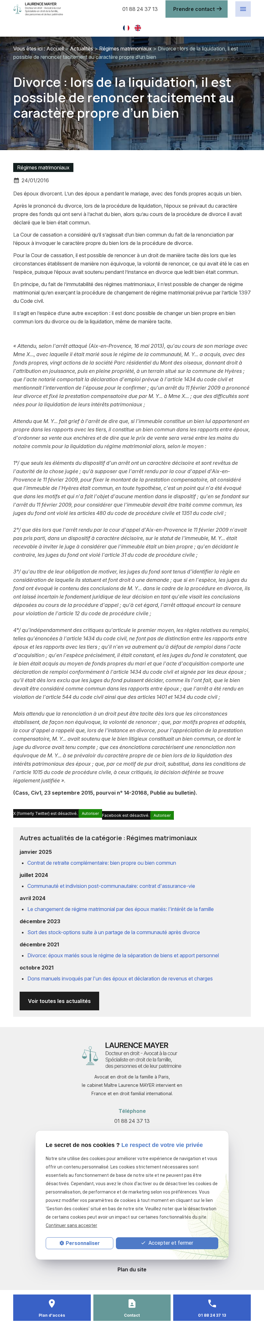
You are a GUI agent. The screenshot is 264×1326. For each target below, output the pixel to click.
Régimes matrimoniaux (125, 48)
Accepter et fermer (170, 1243)
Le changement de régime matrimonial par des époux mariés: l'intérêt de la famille (120, 909)
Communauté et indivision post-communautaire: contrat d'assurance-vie (111, 886)
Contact (132, 1315)
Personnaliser (83, 1243)
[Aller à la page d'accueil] (63, 9)
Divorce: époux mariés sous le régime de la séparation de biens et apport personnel (123, 955)
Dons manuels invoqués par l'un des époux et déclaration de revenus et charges (120, 978)
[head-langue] (126, 27)
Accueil (55, 48)
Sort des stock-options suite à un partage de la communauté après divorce (113, 932)
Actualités (81, 48)
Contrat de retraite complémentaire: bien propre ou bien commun (101, 863)
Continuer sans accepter (71, 1225)
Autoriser (90, 813)
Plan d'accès (52, 1315)
